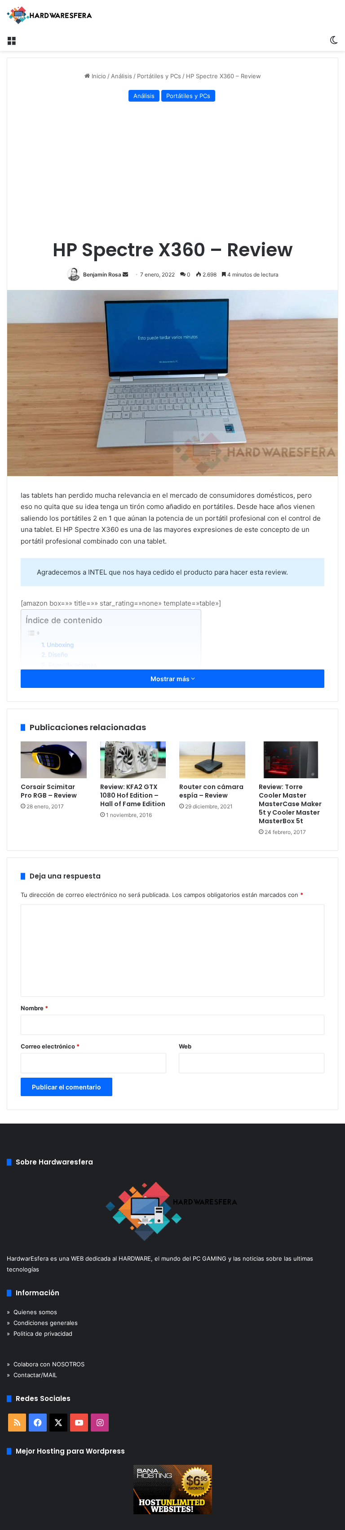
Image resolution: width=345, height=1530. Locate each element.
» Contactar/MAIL (32, 1374)
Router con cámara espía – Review (211, 791)
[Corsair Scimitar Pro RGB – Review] (54, 760)
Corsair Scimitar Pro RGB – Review (49, 791)
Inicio (98, 76)
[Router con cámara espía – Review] (212, 760)
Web (185, 1046)
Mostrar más (170, 678)
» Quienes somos (32, 1312)
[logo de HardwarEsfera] (49, 15)
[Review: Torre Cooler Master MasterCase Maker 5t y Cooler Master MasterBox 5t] (292, 760)
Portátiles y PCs (159, 76)
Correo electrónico (50, 1046)
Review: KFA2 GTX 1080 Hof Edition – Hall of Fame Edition (132, 795)
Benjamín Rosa (102, 274)
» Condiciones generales (42, 1322)
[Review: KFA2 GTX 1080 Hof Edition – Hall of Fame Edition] (133, 760)
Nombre (34, 1008)
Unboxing (60, 644)
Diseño (58, 654)
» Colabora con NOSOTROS (45, 1364)
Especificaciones (73, 665)
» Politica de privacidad (39, 1333)
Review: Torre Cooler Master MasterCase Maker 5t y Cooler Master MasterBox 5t (290, 803)
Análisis (121, 76)
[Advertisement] (172, 172)
